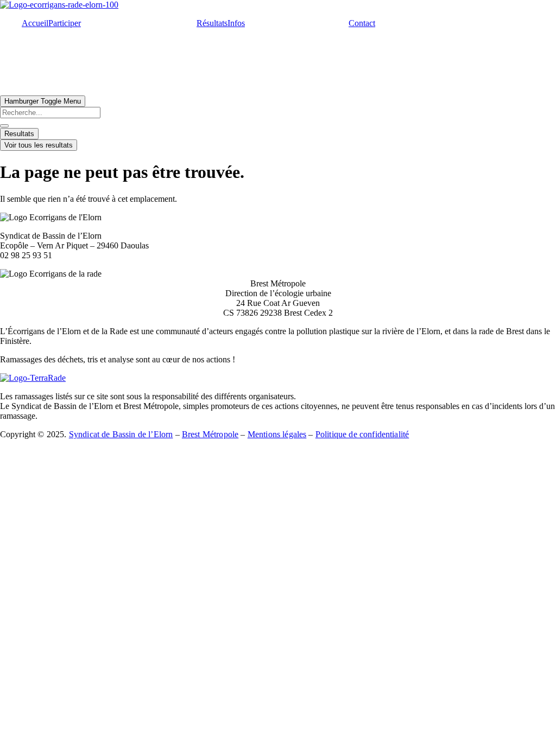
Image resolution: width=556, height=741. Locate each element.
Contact (362, 23)
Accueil (35, 23)
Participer (64, 23)
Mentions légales (277, 434)
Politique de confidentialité (362, 434)
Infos (236, 23)
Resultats (19, 134)
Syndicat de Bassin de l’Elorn (121, 434)
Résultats (212, 23)
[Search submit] (4, 125)
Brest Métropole (210, 434)
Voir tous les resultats (38, 145)
